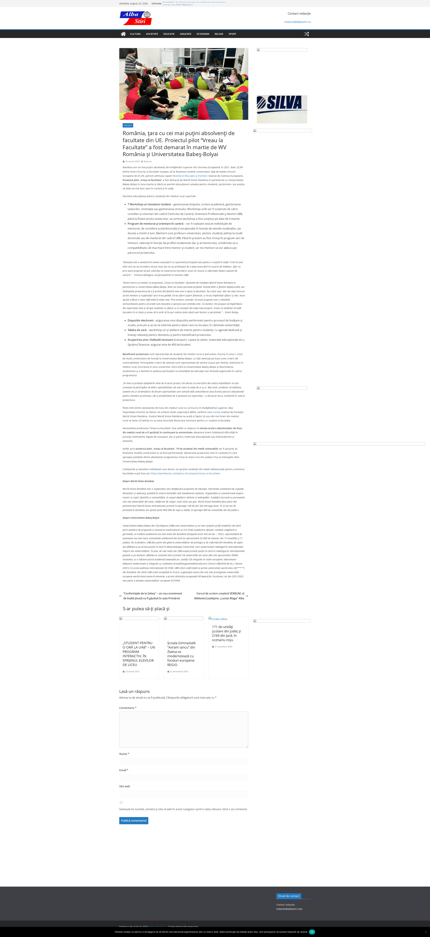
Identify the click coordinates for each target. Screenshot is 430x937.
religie (219, 33)
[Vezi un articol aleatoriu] (307, 34)
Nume (124, 754)
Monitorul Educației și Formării (190, 175)
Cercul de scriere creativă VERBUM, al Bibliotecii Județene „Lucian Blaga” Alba (219, 596)
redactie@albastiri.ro (297, 22)
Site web (124, 786)
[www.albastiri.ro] (123, 34)
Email (123, 770)
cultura (135, 33)
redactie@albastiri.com (289, 908)
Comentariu (128, 708)
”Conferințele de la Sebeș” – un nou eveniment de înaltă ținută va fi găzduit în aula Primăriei (152, 596)
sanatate (185, 33)
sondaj (217, 412)
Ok (312, 931)
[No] (425, 932)
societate (152, 33)
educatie (169, 33)
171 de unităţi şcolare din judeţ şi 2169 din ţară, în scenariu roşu (226, 633)
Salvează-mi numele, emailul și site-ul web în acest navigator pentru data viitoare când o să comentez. (183, 809)
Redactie (148, 161)
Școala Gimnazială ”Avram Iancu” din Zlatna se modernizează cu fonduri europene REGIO (181, 654)
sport (232, 33)
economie (203, 33)
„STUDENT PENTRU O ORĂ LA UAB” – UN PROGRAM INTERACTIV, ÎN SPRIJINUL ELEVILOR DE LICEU (139, 654)
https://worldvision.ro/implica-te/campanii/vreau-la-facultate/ (185, 473)
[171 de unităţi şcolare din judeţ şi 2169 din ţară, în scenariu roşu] (218, 619)
